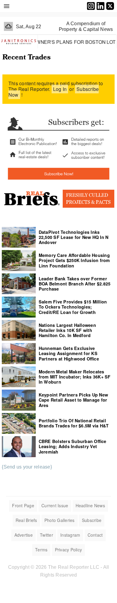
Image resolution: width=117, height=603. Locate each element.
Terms (41, 550)
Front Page (23, 505)
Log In (60, 89)
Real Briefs (26, 520)
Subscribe (91, 520)
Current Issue (54, 505)
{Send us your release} (27, 466)
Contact (95, 535)
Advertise (23, 535)
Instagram (70, 535)
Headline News (90, 505)
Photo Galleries (59, 520)
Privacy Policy (68, 550)
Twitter (46, 535)
